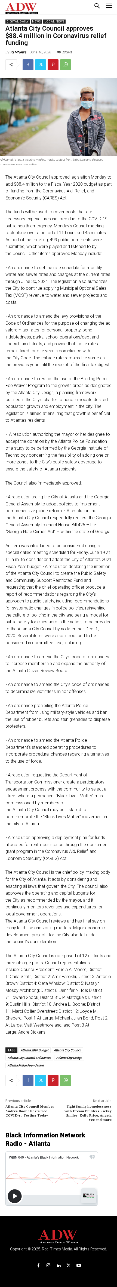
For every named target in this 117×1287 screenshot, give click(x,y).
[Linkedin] (58, 1265)
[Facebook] (28, 64)
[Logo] (58, 1237)
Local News (54, 21)
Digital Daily (18, 21)
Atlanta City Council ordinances (29, 1058)
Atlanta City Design (69, 1058)
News (36, 21)
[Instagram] (48, 1265)
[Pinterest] (53, 64)
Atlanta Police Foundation (26, 1065)
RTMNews (18, 52)
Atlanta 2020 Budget (34, 1050)
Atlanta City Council (67, 1050)
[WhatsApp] (65, 64)
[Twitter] (40, 64)
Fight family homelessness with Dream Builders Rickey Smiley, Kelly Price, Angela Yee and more (88, 1113)
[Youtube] (78, 1265)
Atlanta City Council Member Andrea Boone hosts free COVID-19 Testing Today (29, 1111)
